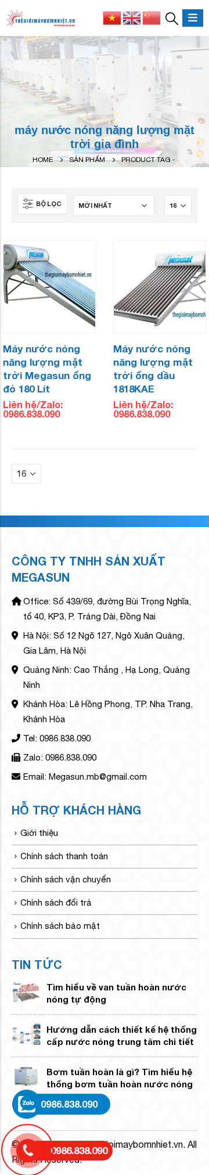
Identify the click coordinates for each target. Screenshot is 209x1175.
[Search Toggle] (171, 18)
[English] (132, 17)
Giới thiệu (39, 833)
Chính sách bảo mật (60, 926)
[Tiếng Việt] (112, 17)
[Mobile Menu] (192, 18)
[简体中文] (152, 17)
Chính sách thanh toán (64, 856)
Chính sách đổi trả (56, 902)
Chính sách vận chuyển (65, 879)
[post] (26, 991)
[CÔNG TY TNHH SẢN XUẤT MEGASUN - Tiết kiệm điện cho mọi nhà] (40, 18)
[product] (49, 287)
